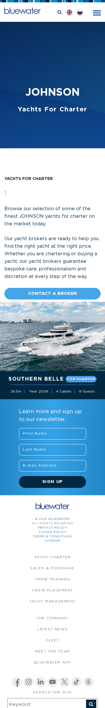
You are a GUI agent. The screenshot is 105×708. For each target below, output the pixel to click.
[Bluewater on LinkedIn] (41, 682)
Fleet (52, 640)
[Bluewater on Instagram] (29, 682)
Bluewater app (52, 662)
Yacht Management (52, 601)
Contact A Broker (52, 293)
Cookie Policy (52, 532)
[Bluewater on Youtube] (53, 682)
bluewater (59, 519)
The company (52, 618)
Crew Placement (52, 590)
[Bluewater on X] (65, 682)
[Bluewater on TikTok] (76, 682)
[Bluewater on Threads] (88, 682)
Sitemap (52, 541)
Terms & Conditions (52, 536)
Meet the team (52, 651)
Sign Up (52, 482)
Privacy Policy (52, 528)
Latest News (52, 629)
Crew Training (53, 579)
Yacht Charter (52, 557)
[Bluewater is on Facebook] (17, 682)
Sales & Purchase (52, 568)
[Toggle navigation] (97, 12)
